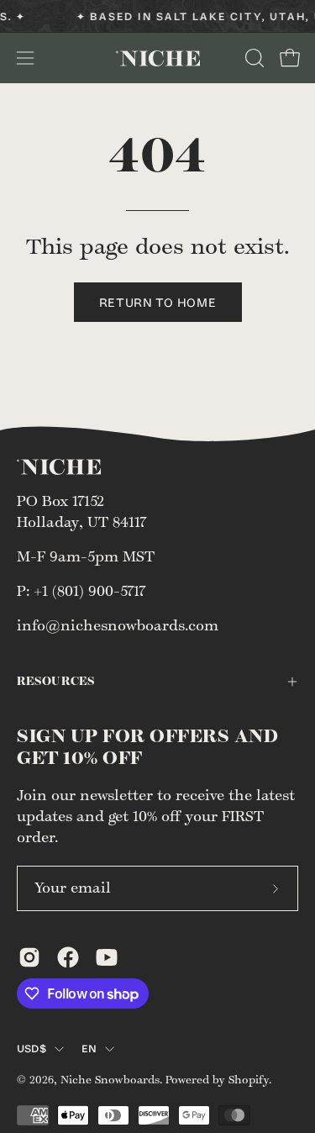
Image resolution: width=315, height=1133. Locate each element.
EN (89, 1048)
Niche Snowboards (110, 1080)
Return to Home (158, 301)
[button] (253, 58)
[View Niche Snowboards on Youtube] (106, 957)
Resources (56, 681)
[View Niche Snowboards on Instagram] (29, 957)
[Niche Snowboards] (158, 58)
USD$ (31, 1048)
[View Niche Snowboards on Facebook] (68, 957)
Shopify (248, 1080)
